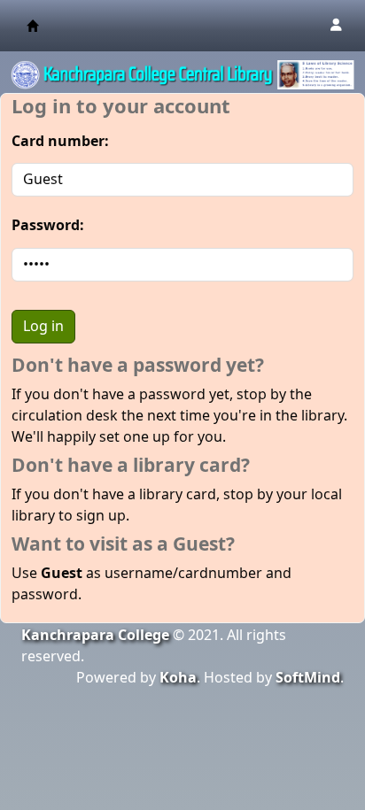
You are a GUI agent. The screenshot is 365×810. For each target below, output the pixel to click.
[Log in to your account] (336, 25)
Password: (48, 225)
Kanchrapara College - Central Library (33, 25)
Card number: (60, 141)
